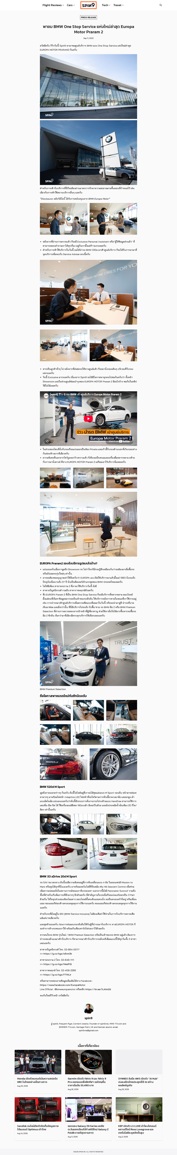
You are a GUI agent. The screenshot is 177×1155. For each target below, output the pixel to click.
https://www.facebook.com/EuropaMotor (62, 985)
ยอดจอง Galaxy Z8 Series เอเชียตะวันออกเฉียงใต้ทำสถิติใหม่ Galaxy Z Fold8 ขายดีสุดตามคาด (88, 1129)
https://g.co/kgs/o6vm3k (57, 953)
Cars (70, 5)
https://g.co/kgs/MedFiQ (57, 964)
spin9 (88, 1018)
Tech (105, 5)
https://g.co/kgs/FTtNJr (57, 974)
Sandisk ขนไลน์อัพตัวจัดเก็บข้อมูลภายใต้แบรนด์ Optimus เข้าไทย (38, 1127)
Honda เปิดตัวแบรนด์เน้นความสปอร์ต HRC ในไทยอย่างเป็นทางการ (37, 1080)
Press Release (88, 17)
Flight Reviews (52, 5)
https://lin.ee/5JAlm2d (98, 989)
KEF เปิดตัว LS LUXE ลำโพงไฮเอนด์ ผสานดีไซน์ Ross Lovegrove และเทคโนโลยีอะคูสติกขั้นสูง (137, 1129)
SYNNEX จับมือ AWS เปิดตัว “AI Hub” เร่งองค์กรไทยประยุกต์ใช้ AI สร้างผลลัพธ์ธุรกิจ (138, 1082)
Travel (117, 5)
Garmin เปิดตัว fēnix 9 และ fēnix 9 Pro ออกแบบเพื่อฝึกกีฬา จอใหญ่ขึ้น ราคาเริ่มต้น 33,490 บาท (87, 1082)
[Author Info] (88, 1013)
